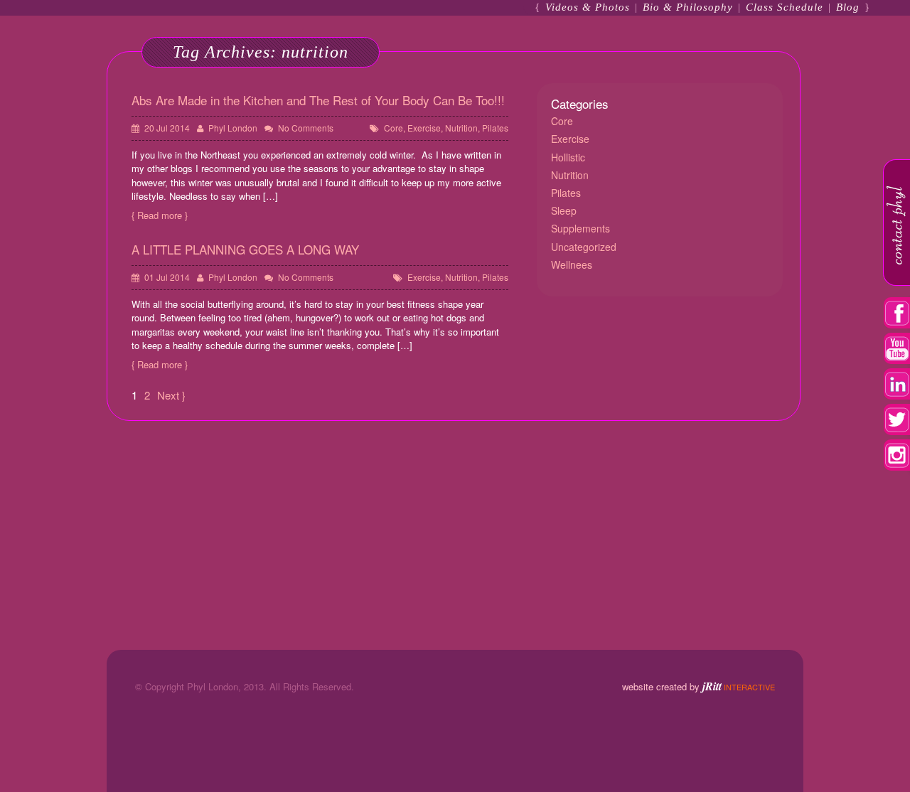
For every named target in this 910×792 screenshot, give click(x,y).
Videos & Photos (587, 7)
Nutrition (461, 128)
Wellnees (571, 264)
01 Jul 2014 (167, 277)
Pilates (495, 128)
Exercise (424, 128)
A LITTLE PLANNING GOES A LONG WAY (245, 249)
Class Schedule (784, 7)
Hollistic (568, 157)
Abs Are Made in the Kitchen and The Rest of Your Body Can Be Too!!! (318, 100)
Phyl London (232, 128)
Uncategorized (583, 247)
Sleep (564, 210)
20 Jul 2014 (167, 128)
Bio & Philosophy (688, 7)
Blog (848, 7)
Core (393, 128)
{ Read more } (160, 215)
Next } (171, 394)
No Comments (305, 128)
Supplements (580, 228)
